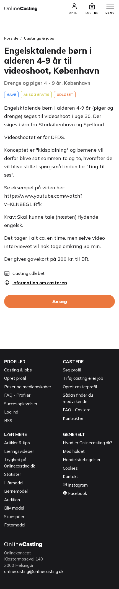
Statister (12, 474)
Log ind (11, 412)
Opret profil (15, 378)
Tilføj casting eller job (83, 378)
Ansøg (59, 301)
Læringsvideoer (19, 451)
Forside (11, 38)
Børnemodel (16, 491)
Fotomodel (14, 525)
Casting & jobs (18, 370)
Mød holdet (74, 451)
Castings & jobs (39, 38)
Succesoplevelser (20, 403)
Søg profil (72, 370)
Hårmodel (13, 482)
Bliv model (14, 508)
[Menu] (110, 7)
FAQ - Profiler (17, 395)
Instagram (77, 485)
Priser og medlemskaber (27, 386)
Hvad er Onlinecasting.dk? (87, 442)
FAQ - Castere (76, 409)
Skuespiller (14, 516)
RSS (8, 420)
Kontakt (70, 476)
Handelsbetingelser (81, 459)
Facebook (77, 493)
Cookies (70, 468)
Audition (12, 499)
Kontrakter (73, 418)
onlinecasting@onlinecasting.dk (33, 571)
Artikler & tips (17, 442)
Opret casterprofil (80, 386)
